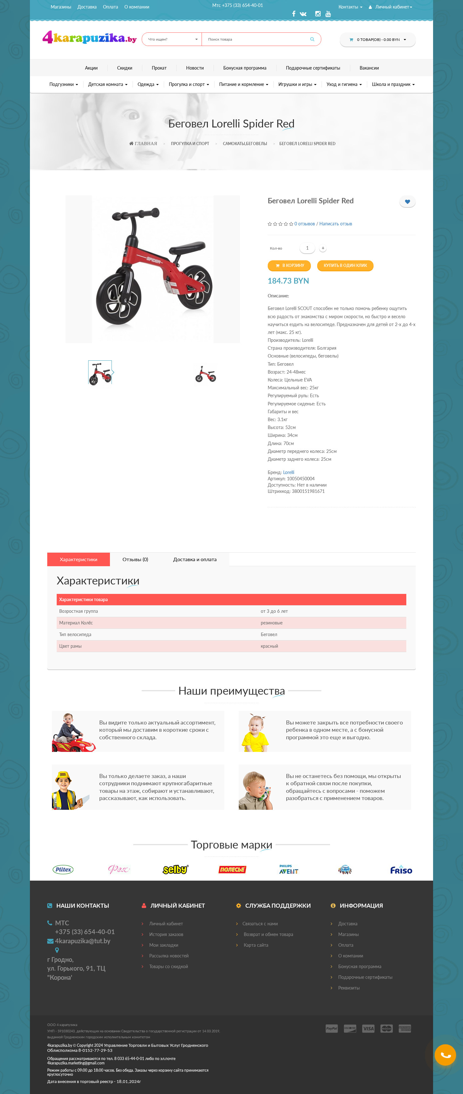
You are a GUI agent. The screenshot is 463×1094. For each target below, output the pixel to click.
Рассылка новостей (168, 955)
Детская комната (106, 84)
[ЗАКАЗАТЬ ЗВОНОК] (446, 1057)
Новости (195, 67)
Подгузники (62, 84)
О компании (136, 6)
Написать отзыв (335, 223)
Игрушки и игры (295, 84)
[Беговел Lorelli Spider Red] (153, 269)
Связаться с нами (260, 923)
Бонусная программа (244, 67)
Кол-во (276, 248)
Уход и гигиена (343, 84)
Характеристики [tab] (78, 559)
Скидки (124, 67)
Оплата (110, 6)
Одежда (147, 84)
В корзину (293, 265)
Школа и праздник (392, 84)
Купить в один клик (345, 265)
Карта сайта (255, 945)
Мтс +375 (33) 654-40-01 (237, 5)
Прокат (159, 67)
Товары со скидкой (168, 966)
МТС (62, 923)
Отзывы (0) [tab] (135, 559)
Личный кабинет (391, 6)
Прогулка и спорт (187, 84)
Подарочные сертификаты (313, 67)
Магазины (61, 6)
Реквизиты (348, 987)
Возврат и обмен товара (268, 934)
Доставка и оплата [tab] (195, 559)
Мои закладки (163, 945)
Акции (91, 67)
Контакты (349, 6)
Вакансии (369, 67)
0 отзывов (304, 223)
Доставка (87, 6)
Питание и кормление (242, 84)
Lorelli (288, 472)
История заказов (165, 934)
